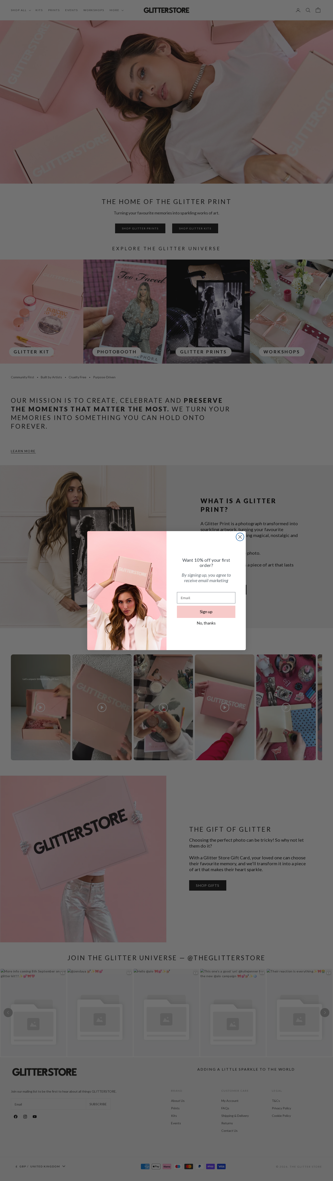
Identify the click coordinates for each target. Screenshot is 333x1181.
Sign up (206, 611)
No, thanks (206, 622)
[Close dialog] (240, 537)
